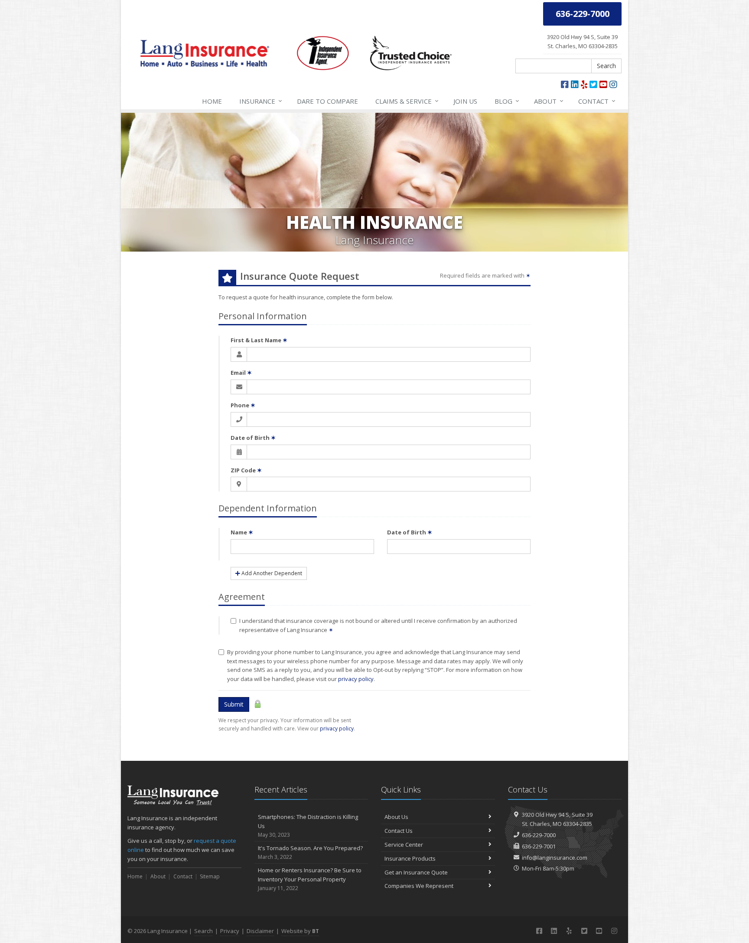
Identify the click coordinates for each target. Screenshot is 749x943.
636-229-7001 (539, 846)
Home (212, 101)
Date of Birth (253, 438)
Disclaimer (260, 931)
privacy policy (356, 679)
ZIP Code (246, 470)
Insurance (260, 100)
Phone (243, 405)
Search (606, 66)
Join (465, 101)
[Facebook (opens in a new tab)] (565, 84)
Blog (507, 100)
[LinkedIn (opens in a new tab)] (575, 84)
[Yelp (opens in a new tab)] (584, 84)
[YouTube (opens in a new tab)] (603, 84)
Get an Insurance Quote (416, 872)
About (548, 100)
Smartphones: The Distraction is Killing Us (308, 825)
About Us (396, 817)
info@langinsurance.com (554, 857)
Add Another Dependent (271, 573)
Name (242, 532)
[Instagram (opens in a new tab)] (613, 84)
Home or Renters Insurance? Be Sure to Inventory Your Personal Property (309, 879)
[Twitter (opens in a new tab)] (593, 84)
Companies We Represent (418, 886)
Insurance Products (410, 858)
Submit (234, 704)
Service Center (403, 844)
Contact (596, 100)
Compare (327, 101)
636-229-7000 (539, 835)
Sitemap (210, 876)
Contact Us (398, 831)
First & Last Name (259, 340)
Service (407, 100)
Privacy (229, 931)
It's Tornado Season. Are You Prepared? (310, 852)
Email (241, 373)
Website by (300, 931)
